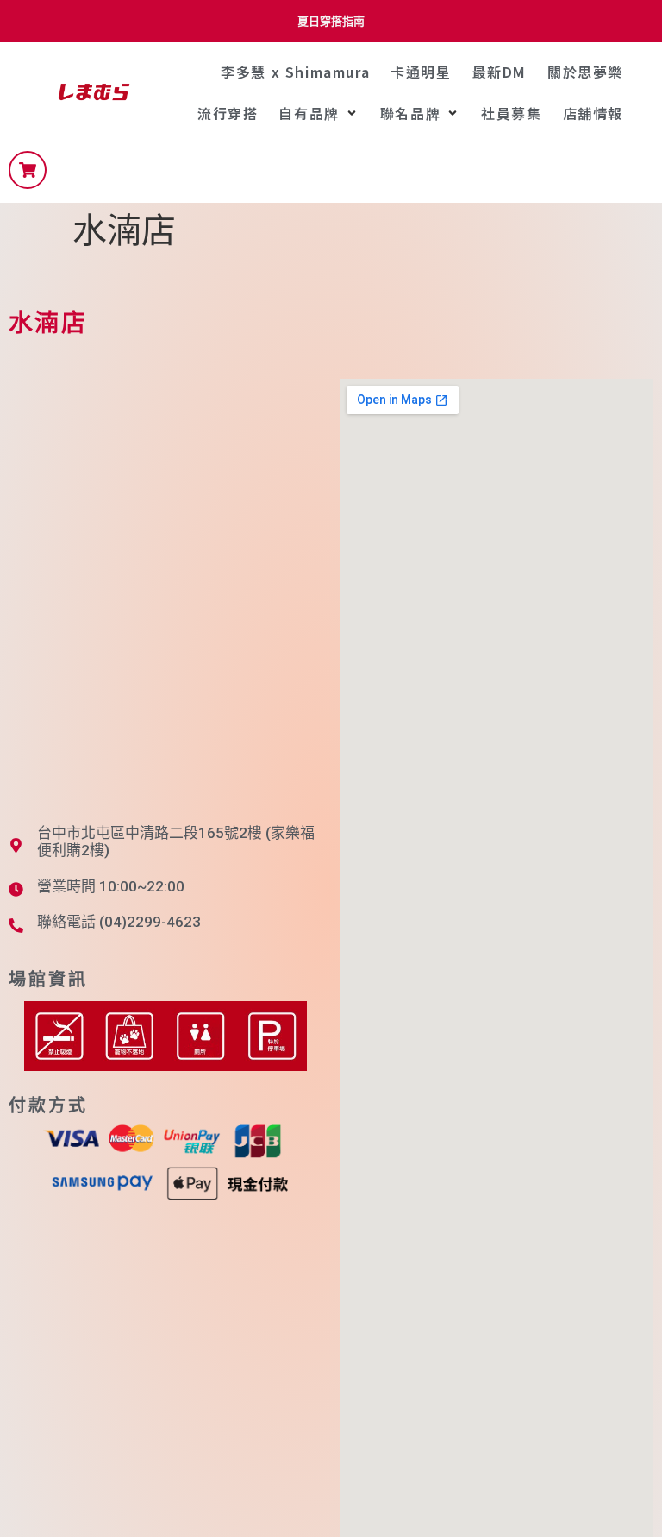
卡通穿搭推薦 (331, 21)
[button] (318, 113)
